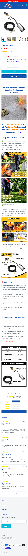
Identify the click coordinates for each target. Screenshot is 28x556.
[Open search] (19, 5)
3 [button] (14, 493)
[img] (4, 421)
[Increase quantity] (16, 65)
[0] (25, 5)
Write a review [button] (14, 411)
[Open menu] (2, 5)
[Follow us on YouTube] (11, 538)
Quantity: (3, 66)
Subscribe (6, 526)
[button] (8, 401)
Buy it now (14, 76)
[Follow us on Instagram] (8, 538)
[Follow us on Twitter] (5, 538)
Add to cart (14, 71)
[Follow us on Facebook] (2, 538)
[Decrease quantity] (8, 65)
